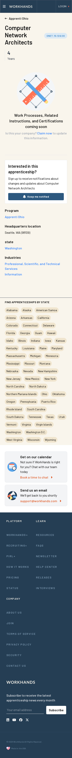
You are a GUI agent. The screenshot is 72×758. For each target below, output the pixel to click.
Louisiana (28, 348)
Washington (13, 432)
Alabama (11, 310)
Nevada (28, 371)
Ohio (44, 394)
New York (50, 378)
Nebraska (12, 371)
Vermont (11, 424)
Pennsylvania (28, 401)
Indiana (35, 340)
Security (14, 655)
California (43, 317)
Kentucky (11, 348)
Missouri (29, 363)
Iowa (48, 340)
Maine (43, 348)
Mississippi (12, 363)
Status (12, 588)
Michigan (35, 356)
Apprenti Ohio (14, 217)
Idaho (9, 340)
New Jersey (13, 378)
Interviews (45, 588)
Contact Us (16, 665)
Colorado (12, 325)
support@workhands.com (38, 501)
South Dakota (14, 417)
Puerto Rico (48, 401)
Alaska (27, 310)
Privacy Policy (19, 644)
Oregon (10, 401)
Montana (45, 363)
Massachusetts (15, 356)
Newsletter (46, 556)
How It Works (17, 566)
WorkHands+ (17, 534)
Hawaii (51, 333)
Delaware (48, 325)
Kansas (60, 340)
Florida (10, 333)
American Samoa (46, 310)
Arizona (11, 317)
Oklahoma (58, 394)
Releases (44, 577)
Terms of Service (21, 633)
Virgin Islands (44, 424)
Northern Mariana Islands (21, 394)
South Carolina (36, 409)
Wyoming (50, 439)
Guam (38, 333)
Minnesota (52, 356)
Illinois (22, 340)
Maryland (57, 348)
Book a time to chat (34, 477)
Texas (50, 417)
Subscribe (56, 710)
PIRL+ (10, 556)
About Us (14, 612)
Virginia (26, 424)
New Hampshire (47, 371)
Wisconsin (33, 439)
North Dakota (37, 386)
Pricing (12, 577)
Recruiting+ (16, 545)
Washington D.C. (36, 432)
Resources (45, 534)
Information (13, 274)
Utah (62, 417)
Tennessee (35, 417)
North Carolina (15, 386)
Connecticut (30, 325)
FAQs (40, 545)
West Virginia (14, 439)
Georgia (25, 333)
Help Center (46, 566)
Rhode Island (14, 409)
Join (10, 623)
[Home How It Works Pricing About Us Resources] (18, 6)
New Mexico (32, 378)
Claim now (44, 133)
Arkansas (26, 317)
